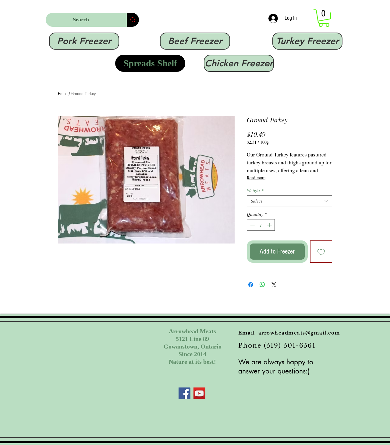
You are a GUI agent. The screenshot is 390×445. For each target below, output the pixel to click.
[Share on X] (274, 284)
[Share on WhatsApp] (262, 284)
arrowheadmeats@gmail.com (299, 333)
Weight (255, 190)
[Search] (133, 20)
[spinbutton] (261, 225)
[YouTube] (199, 393)
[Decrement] (252, 225)
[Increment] (270, 225)
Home (62, 93)
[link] (324, 18)
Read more (256, 177)
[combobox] (289, 200)
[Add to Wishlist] (321, 251)
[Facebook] (184, 393)
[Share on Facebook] (250, 284)
